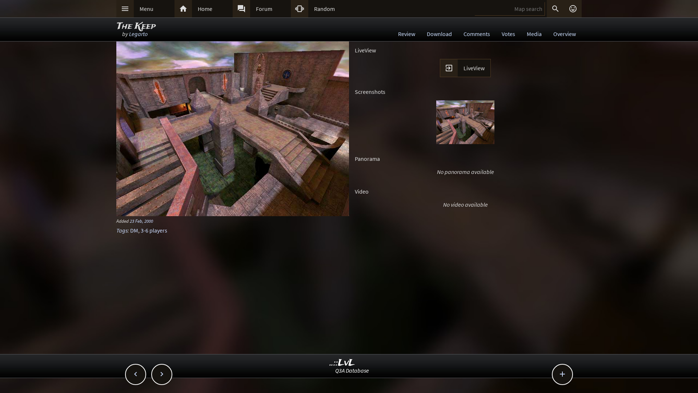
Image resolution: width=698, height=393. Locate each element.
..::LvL (342, 363)
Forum (264, 8)
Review (406, 33)
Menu (146, 8)
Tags (122, 230)
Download (439, 33)
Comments (477, 33)
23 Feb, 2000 (141, 221)
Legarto (138, 33)
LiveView (474, 68)
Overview (564, 33)
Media (534, 33)
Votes (508, 33)
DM (134, 230)
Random (324, 8)
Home (205, 8)
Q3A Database (352, 370)
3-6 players (154, 230)
